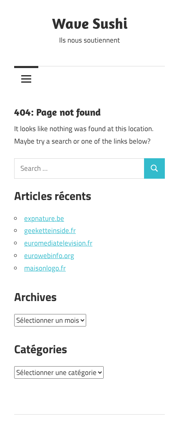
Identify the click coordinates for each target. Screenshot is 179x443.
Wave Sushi (89, 23)
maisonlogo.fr (45, 268)
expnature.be (44, 218)
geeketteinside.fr (50, 230)
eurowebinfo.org (49, 255)
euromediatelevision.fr (58, 243)
